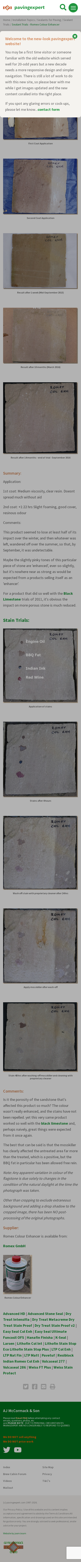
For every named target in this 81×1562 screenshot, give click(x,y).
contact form (49, 109)
